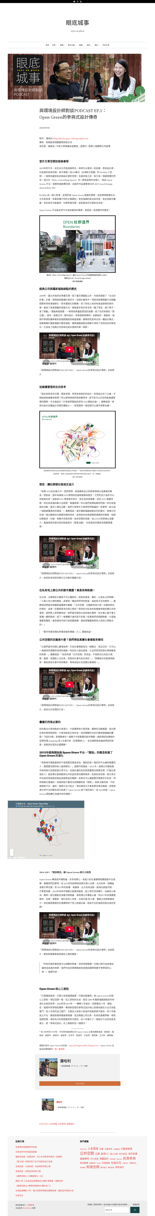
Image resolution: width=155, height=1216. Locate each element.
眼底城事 (77, 22)
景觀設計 (104, 1158)
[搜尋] (135, 1210)
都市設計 (104, 1167)
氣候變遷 (84, 1163)
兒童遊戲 (116, 1149)
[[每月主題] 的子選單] (75, 45)
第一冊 (54, 1049)
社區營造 (106, 1163)
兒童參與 (108, 1149)
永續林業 (92, 1163)
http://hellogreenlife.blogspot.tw (83, 1045)
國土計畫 (114, 1154)
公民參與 (62, 1124)
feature (83, 1149)
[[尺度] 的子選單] (56, 45)
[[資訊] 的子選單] (91, 45)
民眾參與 (129, 1158)
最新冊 (62, 1049)
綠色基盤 (82, 1168)
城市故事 (132, 1153)
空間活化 (132, 1163)
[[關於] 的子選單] (99, 45)
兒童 (101, 1148)
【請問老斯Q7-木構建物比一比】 (30, 1176)
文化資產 (94, 1159)
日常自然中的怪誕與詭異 (26, 1151)
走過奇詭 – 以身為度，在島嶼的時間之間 (33, 1166)
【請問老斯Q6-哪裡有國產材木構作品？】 (34, 1185)
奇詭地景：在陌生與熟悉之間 (28, 1171)
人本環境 (93, 1148)
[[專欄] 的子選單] (83, 45)
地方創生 (123, 1154)
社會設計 (125, 1163)
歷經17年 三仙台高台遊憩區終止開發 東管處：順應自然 (39, 1181)
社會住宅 (116, 1163)
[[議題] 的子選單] (64, 45)
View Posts (80, 1083)
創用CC (105, 1153)
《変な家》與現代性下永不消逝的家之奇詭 (34, 1161)
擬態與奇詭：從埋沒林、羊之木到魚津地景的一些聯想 (39, 1156)
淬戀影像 (30, 1205)
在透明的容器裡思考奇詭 (26, 1147)
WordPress (27, 1208)
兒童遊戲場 (126, 1148)
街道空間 (92, 1167)
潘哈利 (59, 1102)
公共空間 (53, 1124)
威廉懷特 (84, 1158)
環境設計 (70, 1124)
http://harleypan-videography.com (70, 138)
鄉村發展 (111, 1167)
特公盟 (99, 1163)
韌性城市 (119, 1167)
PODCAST (43, 1124)
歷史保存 (119, 1159)
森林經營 (113, 1159)
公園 (97, 1153)
